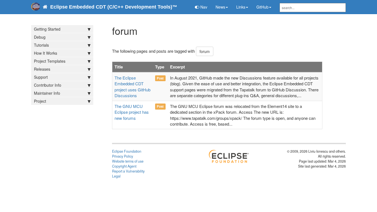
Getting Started (47, 29)
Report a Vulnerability (128, 171)
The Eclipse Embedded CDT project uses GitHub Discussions (132, 86)
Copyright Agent (124, 166)
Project (40, 101)
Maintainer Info (47, 93)
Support (41, 77)
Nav (203, 7)
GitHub (262, 7)
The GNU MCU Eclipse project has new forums (132, 112)
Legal (116, 176)
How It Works (45, 53)
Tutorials (41, 45)
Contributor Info (47, 85)
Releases (42, 69)
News (220, 7)
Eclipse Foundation (126, 151)
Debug (40, 37)
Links (240, 7)
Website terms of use (128, 161)
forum (205, 51)
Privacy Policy (122, 156)
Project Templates (49, 61)
